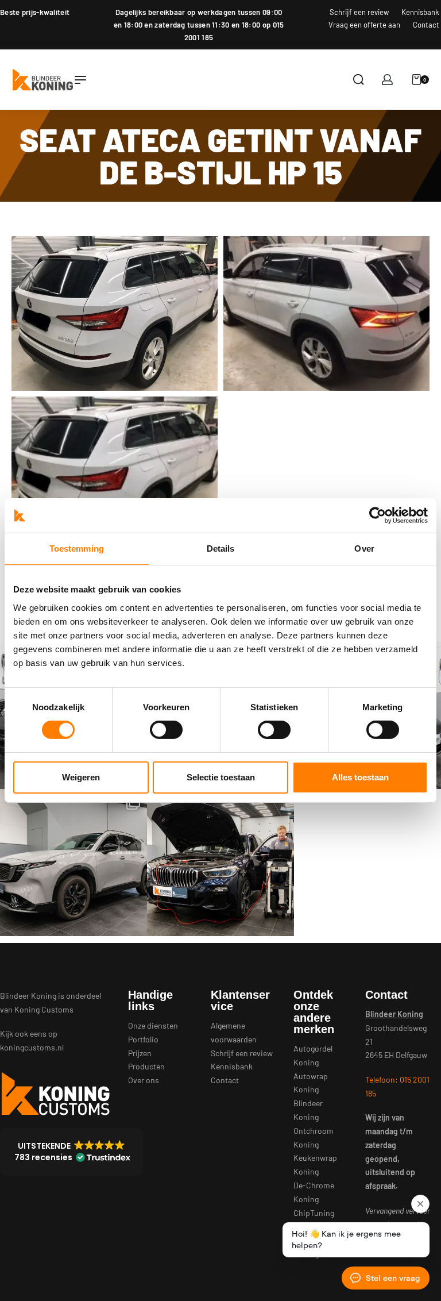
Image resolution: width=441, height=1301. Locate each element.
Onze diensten (153, 1025)
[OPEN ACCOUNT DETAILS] (387, 80)
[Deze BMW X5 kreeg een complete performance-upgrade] (220, 862)
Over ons (143, 1080)
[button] (71, 1151)
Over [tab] (364, 548)
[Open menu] (80, 79)
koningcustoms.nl (32, 1047)
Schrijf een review (242, 1053)
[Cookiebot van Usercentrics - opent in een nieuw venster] (377, 515)
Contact (225, 1080)
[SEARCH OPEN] (359, 80)
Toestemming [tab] (76, 548)
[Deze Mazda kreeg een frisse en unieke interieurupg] (73, 862)
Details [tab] (221, 548)
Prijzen (140, 1053)
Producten (146, 1066)
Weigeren (81, 777)
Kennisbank (232, 1066)
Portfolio (143, 1039)
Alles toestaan (360, 777)
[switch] (166, 730)
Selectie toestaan (221, 777)
